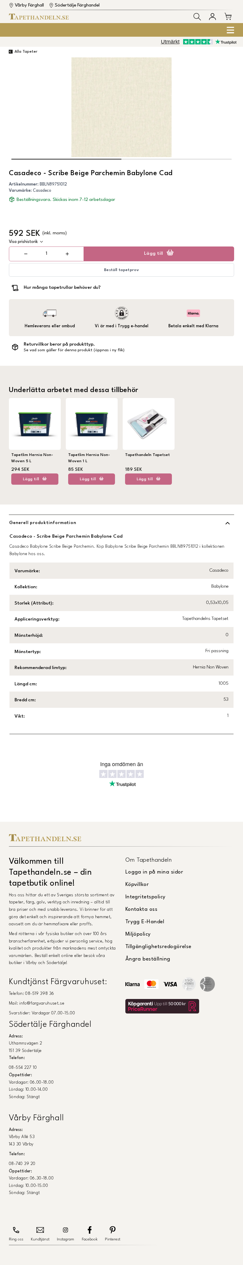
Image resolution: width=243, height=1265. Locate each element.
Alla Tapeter (26, 52)
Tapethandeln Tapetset (147, 455)
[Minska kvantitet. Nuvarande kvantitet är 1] (25, 254)
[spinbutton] (46, 253)
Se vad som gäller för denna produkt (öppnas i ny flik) (74, 350)
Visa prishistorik (23, 242)
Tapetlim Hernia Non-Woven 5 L (32, 458)
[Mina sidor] (212, 16)
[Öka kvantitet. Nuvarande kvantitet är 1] (67, 254)
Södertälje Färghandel (77, 5)
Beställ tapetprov (121, 270)
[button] (197, 16)
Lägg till (153, 253)
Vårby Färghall (29, 5)
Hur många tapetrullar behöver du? (62, 287)
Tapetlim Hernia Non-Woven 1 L (89, 458)
